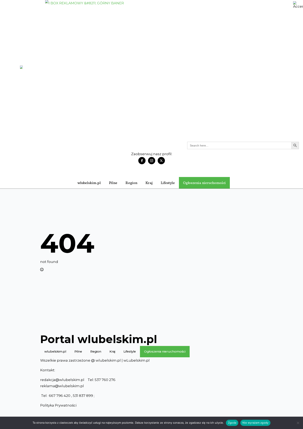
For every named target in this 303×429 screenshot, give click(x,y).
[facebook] (142, 160)
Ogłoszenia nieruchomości (204, 183)
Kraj (149, 183)
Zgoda (232, 422)
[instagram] (151, 160)
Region (131, 183)
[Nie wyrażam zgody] (298, 423)
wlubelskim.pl (89, 183)
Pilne (113, 183)
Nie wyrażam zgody (255, 422)
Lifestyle (168, 183)
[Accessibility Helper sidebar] (298, 5)
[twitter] (161, 160)
